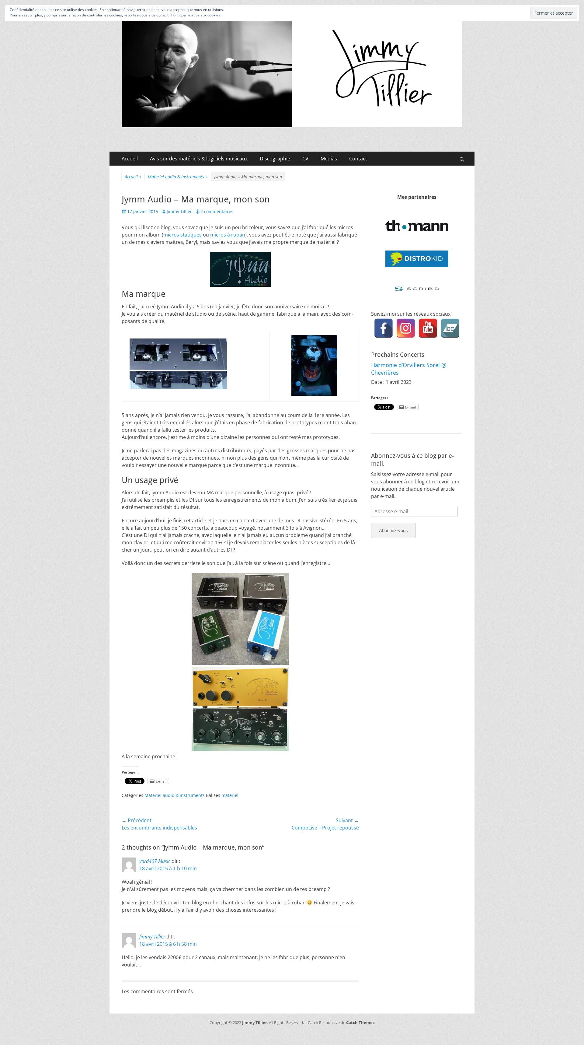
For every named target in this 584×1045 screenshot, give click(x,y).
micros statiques (182, 234)
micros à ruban (227, 234)
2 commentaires (216, 211)
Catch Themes (360, 1022)
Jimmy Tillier (179, 211)
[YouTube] (428, 328)
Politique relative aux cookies (195, 15)
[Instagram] (405, 328)
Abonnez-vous (393, 530)
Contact (358, 158)
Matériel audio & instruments (178, 177)
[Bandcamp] (450, 328)
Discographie (275, 158)
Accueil (130, 158)
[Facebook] (383, 328)
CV (305, 158)
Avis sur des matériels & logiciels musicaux (199, 158)
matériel (229, 795)
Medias (329, 158)
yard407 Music (154, 861)
